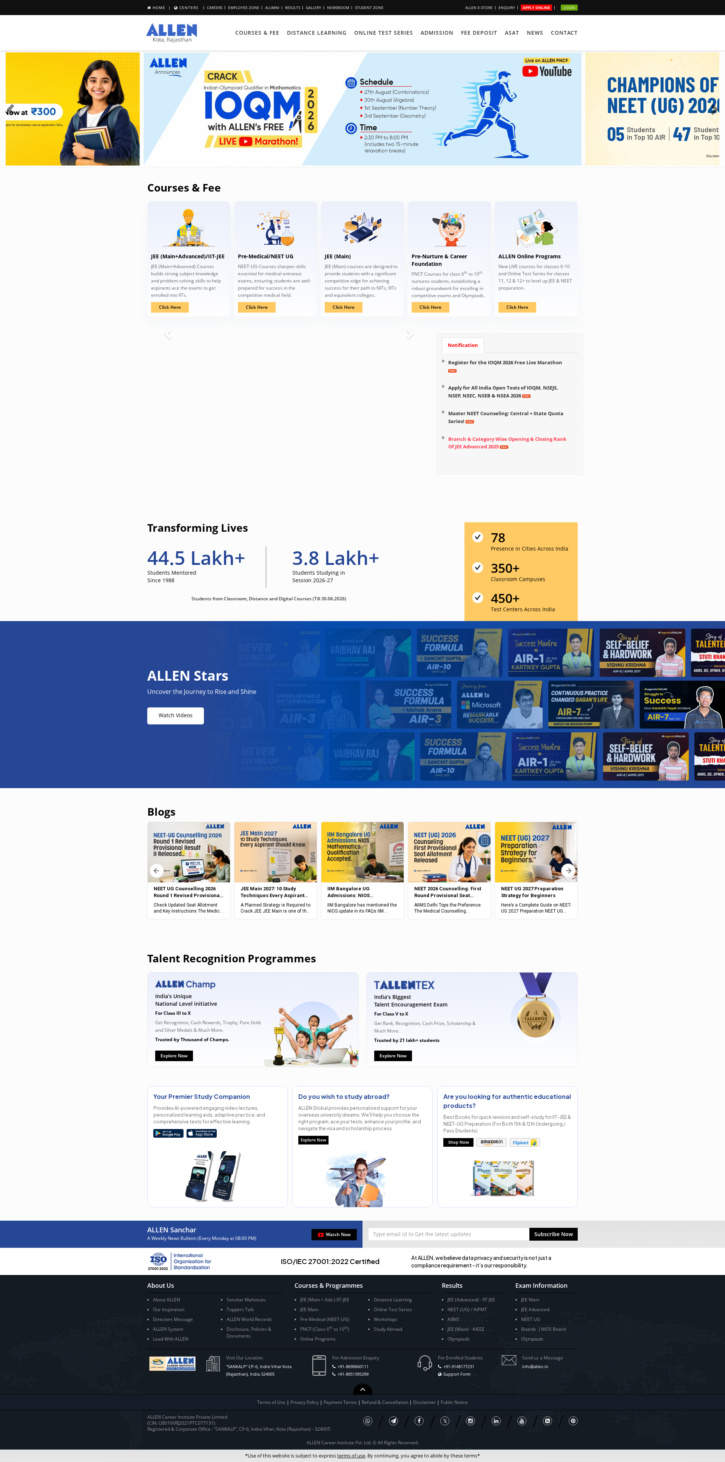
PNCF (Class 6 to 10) (324, 1328)
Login (569, 7)
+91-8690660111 (353, 1366)
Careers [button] (214, 7)
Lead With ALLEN (170, 1339)
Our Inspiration (168, 1309)
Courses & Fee (257, 32)
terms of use (351, 1455)
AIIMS (453, 1319)
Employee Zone (243, 7)
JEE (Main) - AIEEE (465, 1329)
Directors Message (173, 1319)
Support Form (456, 1374)
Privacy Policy (304, 1402)
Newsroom (338, 7)
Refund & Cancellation (385, 1402)
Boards (528, 1329)
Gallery (313, 7)
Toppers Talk (240, 1309)
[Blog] (547, 1420)
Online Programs (318, 1339)
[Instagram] (470, 1420)
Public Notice (454, 1402)
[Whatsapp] (367, 1420)
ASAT (512, 32)
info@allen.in (535, 1366)
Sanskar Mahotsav (246, 1299)
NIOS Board (553, 1329)
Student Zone (369, 7)
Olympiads (458, 1339)
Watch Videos (176, 715)
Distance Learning (317, 32)
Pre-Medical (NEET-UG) (324, 1319)
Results (292, 7)
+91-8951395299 (353, 1374)
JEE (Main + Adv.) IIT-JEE (324, 1299)
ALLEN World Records (249, 1319)
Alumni (272, 7)
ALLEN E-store (479, 7)
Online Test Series (383, 32)
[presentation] (11, 109)
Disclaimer (425, 1402)
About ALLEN (166, 1299)
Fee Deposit (479, 32)
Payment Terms (341, 1402)
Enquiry (506, 7)
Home (159, 7)
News (535, 32)
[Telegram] (393, 1420)
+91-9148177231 (458, 1366)
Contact (564, 32)
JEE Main (309, 1309)
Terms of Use (271, 1402)
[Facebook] (419, 1420)
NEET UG (530, 1319)
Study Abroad (388, 1329)
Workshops (385, 1319)
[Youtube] (521, 1420)
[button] (553, 1234)
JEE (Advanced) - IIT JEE (471, 1299)
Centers (188, 7)
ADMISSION (437, 32)
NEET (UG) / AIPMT (467, 1309)
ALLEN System (168, 1329)
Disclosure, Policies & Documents (249, 1332)
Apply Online (536, 7)
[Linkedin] (496, 1420)
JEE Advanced (535, 1309)
